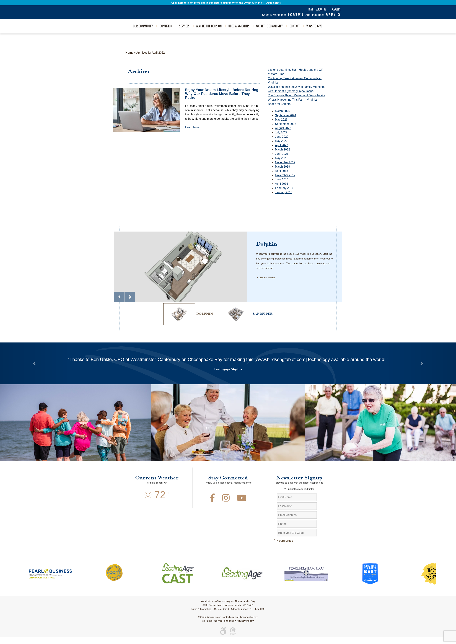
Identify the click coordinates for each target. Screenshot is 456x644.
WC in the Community (269, 26)
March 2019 (282, 166)
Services (184, 26)
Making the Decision (209, 26)
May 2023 (281, 119)
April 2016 (281, 183)
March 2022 (282, 149)
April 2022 (281, 145)
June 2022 (281, 136)
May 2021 (281, 158)
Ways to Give (314, 26)
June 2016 (281, 179)
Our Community (143, 26)
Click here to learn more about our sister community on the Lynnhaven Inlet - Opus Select (226, 2)
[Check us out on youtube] (241, 507)
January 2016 (283, 192)
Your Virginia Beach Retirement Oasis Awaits (296, 95)
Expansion (166, 26)
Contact (294, 26)
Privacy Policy (245, 627)
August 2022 (283, 128)
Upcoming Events (239, 26)
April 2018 (281, 170)
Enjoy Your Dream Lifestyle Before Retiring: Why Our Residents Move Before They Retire (222, 94)
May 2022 (281, 140)
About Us (321, 9)
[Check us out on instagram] (226, 507)
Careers (336, 9)
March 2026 (282, 111)
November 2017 (285, 175)
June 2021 (281, 153)
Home (310, 9)
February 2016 (284, 187)
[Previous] (119, 297)
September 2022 (285, 123)
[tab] (187, 303)
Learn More (192, 127)
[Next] (130, 297)
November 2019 (285, 162)
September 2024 (285, 115)
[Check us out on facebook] (212, 507)
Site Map (229, 627)
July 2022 (281, 132)
